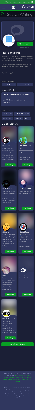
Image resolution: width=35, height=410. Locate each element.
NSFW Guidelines (23, 380)
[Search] (2, 14)
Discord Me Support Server (22, 375)
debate (7, 114)
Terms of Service (12, 380)
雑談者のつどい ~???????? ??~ (8, 320)
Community (25, 84)
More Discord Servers (17, 344)
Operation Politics (6, 147)
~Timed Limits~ (25, 188)
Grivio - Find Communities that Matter (15, 377)
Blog (30, 380)
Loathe (5, 275)
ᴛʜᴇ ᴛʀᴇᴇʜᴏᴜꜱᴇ (25, 145)
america (7, 118)
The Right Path (10, 53)
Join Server (27, 44)
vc (27, 118)
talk (18, 118)
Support (17, 382)
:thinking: (5, 232)
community (22, 114)
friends (22, 275)
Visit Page (10, 165)
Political (9, 84)
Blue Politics (7, 188)
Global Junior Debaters (24, 233)
